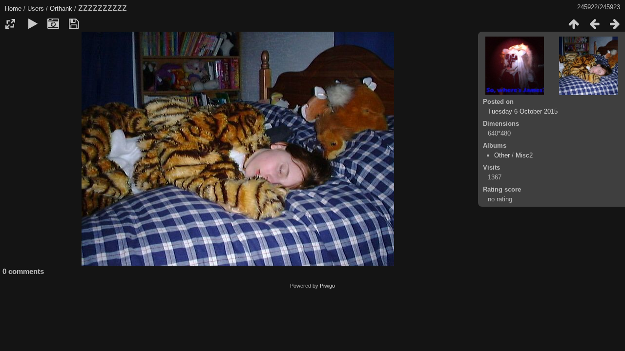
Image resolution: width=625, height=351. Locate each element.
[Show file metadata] (53, 24)
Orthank (61, 8)
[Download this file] (73, 24)
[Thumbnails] (573, 24)
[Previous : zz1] (594, 24)
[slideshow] (32, 24)
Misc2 (524, 155)
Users (35, 8)
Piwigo (327, 286)
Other (502, 155)
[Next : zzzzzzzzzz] (614, 24)
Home (13, 8)
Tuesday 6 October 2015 (523, 111)
